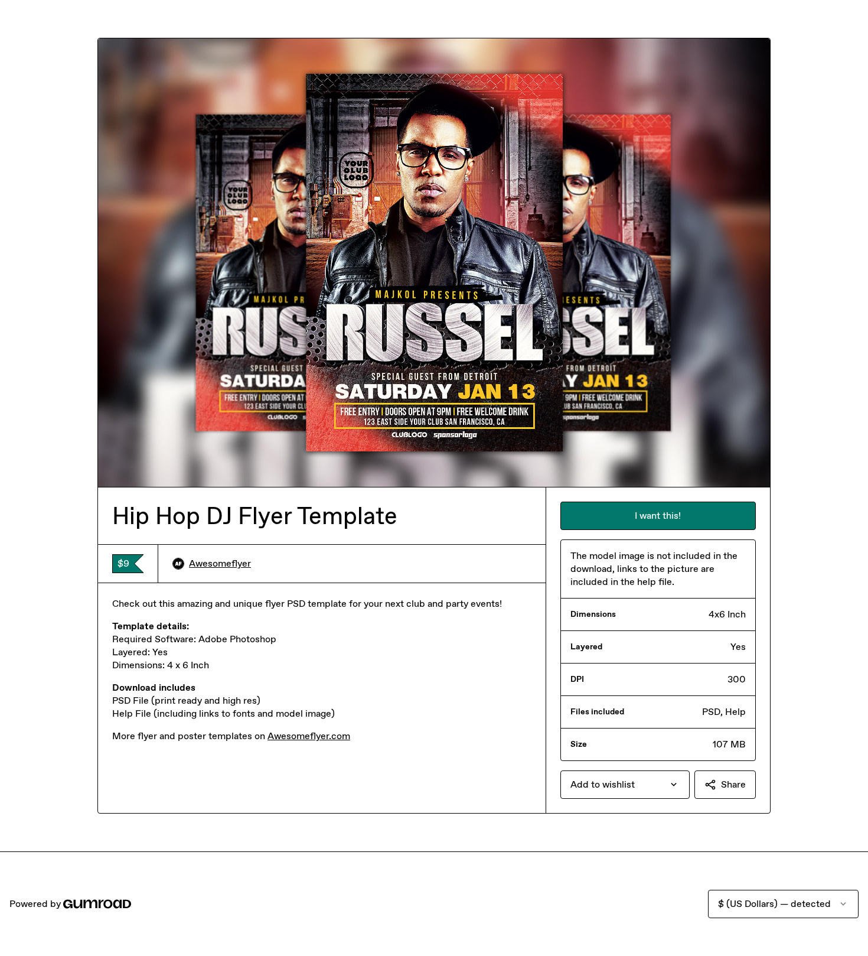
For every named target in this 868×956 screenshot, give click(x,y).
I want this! (658, 515)
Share (733, 784)
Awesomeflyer (220, 563)
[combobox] (625, 784)
